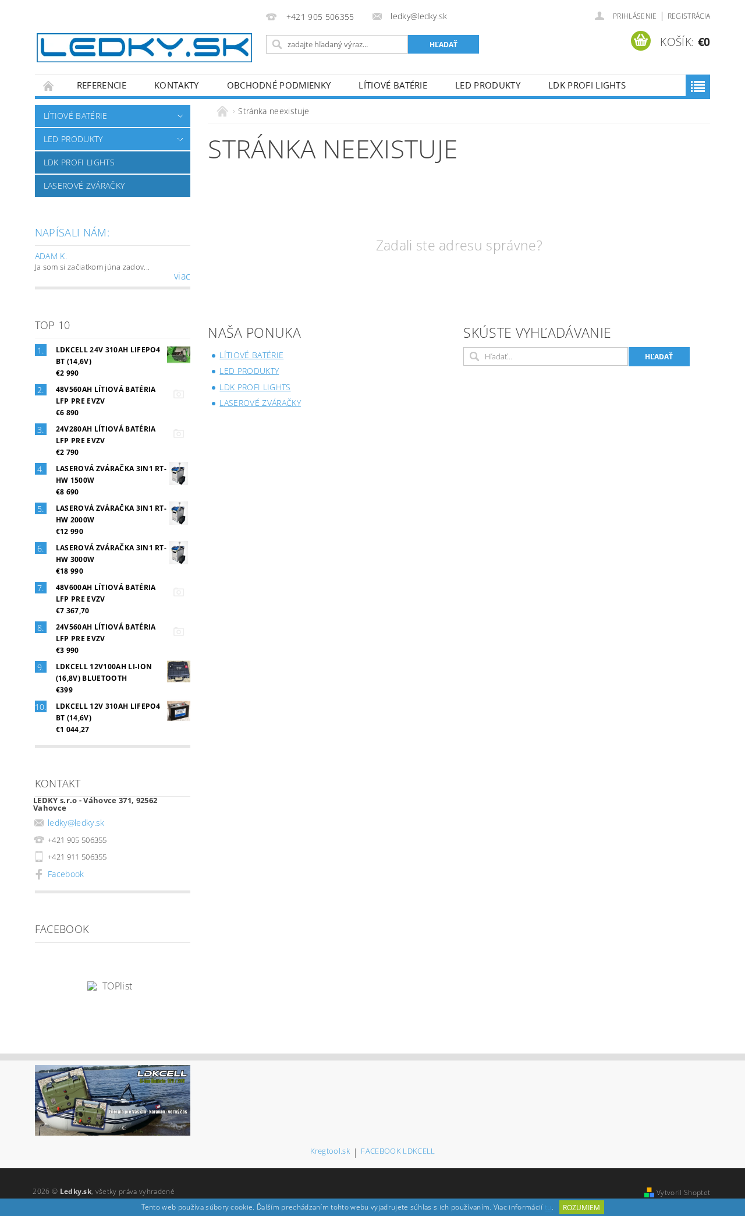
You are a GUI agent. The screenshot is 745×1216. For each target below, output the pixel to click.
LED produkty (487, 85)
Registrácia (689, 16)
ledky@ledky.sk (76, 822)
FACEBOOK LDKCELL (398, 1151)
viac (182, 276)
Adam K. (51, 255)
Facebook (66, 873)
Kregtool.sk (330, 1151)
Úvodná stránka (49, 85)
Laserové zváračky (84, 185)
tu (548, 1208)
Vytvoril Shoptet (683, 1192)
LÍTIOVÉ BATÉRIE (393, 85)
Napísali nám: (72, 232)
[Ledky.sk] (144, 47)
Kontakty (176, 85)
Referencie (101, 85)
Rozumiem (581, 1208)
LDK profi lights (587, 85)
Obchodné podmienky (279, 85)
